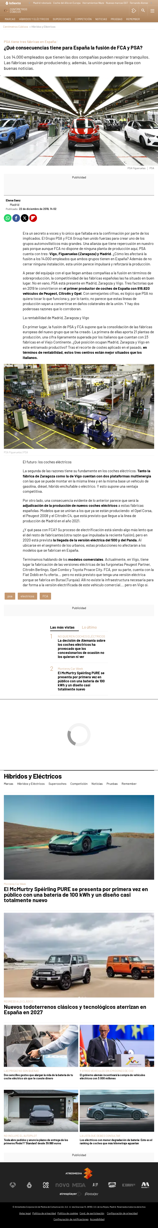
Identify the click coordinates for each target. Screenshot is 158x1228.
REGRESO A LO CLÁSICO (18, 1001)
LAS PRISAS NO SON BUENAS (21, 1070)
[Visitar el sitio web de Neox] (46, 1185)
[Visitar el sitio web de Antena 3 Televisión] (12, 1185)
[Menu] (152, 11)
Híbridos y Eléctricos (34, 19)
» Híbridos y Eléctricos (42, 26)
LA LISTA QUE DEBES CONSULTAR (100, 1135)
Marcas (10, 19)
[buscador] (143, 10)
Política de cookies (67, 1213)
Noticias (101, 19)
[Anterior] (29, 3)
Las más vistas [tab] (62, 627)
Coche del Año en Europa (67, 2)
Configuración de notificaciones (71, 1219)
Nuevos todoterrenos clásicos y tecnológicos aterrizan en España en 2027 (75, 1009)
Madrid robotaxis (42, 2)
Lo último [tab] (89, 627)
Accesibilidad (97, 1219)
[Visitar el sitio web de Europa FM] (128, 1185)
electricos (27, 596)
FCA (45, 596)
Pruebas (116, 19)
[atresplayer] (134, 10)
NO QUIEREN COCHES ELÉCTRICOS (81, 636)
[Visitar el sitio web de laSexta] (29, 1185)
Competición (83, 19)
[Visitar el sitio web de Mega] (79, 1185)
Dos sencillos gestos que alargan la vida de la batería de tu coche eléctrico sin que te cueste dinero (38, 1076)
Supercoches (62, 19)
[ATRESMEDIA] (79, 1173)
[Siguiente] (151, 3)
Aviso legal (25, 1213)
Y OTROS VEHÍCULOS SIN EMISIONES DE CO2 (106, 1070)
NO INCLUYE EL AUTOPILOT (20, 1135)
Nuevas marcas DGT (117, 2)
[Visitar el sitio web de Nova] (62, 1185)
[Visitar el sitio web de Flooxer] (91, 1194)
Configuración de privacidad (122, 1213)
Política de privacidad (44, 1213)
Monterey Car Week (70, 668)
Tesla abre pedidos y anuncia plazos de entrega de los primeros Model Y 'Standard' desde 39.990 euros (36, 1141)
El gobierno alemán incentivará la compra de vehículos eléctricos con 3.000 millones (112, 1076)
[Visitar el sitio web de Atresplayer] (71, 1194)
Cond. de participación (92, 1213)
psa (10, 596)
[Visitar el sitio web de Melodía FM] (145, 1185)
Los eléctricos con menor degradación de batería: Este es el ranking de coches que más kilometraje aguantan (116, 1141)
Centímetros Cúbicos (15, 26)
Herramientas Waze (93, 2)
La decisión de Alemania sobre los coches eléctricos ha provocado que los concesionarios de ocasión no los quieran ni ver (81, 648)
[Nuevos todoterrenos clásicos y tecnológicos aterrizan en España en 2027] (79, 955)
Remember (133, 19)
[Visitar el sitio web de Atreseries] (95, 1185)
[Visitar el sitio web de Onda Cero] (112, 1185)
